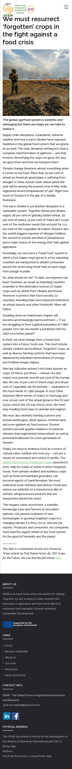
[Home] (19, 7)
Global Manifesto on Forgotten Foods (27, 462)
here (58, 558)
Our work (10, 663)
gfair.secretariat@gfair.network (21, 705)
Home (8, 645)
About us (10, 657)
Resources (11, 669)
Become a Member (16, 651)
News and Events (15, 675)
